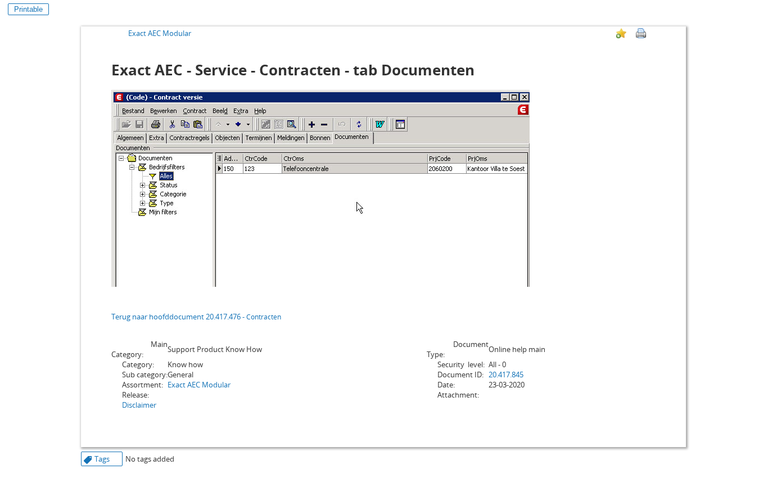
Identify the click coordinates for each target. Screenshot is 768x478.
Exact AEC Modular (159, 33)
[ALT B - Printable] (641, 33)
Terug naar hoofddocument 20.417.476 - (196, 317)
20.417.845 (506, 374)
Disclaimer (139, 405)
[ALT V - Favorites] (621, 33)
